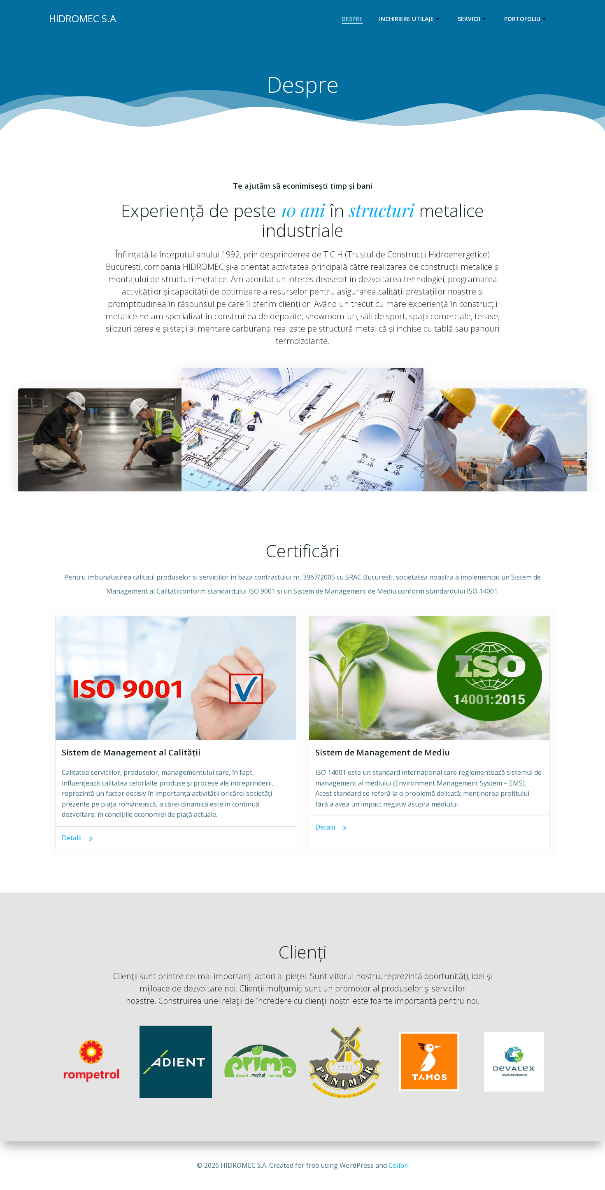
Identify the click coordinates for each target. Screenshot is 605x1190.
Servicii (469, 19)
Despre (352, 19)
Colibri (399, 1165)
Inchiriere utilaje (406, 19)
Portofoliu (522, 19)
